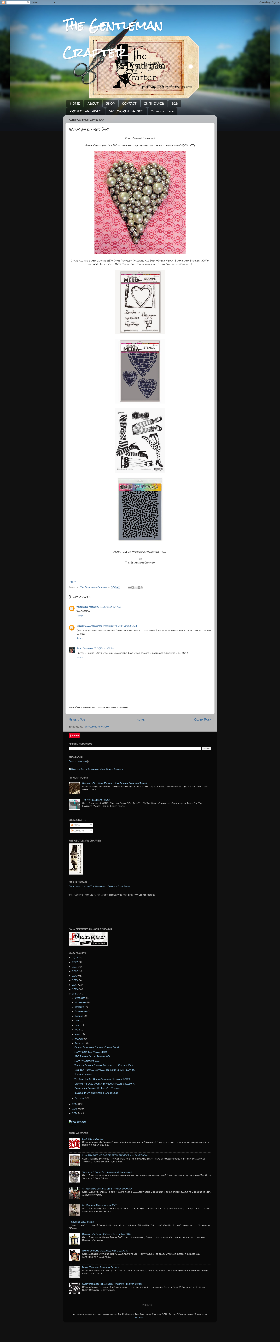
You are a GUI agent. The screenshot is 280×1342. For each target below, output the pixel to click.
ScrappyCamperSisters (89, 626)
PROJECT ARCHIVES (85, 111)
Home (140, 719)
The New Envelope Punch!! (96, 800)
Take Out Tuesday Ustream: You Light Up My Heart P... (105, 1070)
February (80, 1043)
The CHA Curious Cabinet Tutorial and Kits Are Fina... (104, 1065)
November (81, 1002)
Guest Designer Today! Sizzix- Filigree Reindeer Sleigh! (112, 1283)
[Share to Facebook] (138, 587)
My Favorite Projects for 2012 (99, 1205)
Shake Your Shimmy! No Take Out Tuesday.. (98, 1088)
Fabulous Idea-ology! (82, 1221)
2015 (75, 994)
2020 (75, 971)
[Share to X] (135, 587)
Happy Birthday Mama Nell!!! (91, 1051)
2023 (75, 957)
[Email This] (129, 587)
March (79, 1039)
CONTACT (129, 103)
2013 (75, 1108)
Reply (80, 616)
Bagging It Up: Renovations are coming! (96, 1092)
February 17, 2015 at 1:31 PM (98, 648)
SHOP (110, 103)
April (78, 1034)
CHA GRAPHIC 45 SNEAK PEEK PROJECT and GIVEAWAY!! (115, 1155)
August (79, 1016)
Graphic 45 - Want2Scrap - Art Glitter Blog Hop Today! (114, 783)
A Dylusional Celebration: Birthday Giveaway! (107, 1188)
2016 (75, 989)
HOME (75, 103)
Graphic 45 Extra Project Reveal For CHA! (106, 1234)
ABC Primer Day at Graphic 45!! (92, 1056)
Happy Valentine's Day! (87, 1061)
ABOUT (93, 103)
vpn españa (72, 1125)
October (80, 1007)
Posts (76, 825)
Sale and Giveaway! (93, 1139)
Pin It (72, 582)
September (81, 1011)
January (80, 1098)
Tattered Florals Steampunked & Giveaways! (107, 1172)
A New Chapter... (84, 1074)
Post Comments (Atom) (96, 726)
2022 (75, 962)
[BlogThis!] (132, 587)
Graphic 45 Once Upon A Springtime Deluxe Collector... (105, 1083)
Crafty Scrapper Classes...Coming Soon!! (97, 1047)
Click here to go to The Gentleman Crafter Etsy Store (99, 886)
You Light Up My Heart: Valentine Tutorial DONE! (102, 1079)
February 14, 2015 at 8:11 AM (105, 606)
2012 (75, 1113)
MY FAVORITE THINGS (126, 111)
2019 (75, 975)
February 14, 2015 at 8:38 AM (120, 626)
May (78, 1029)
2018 (75, 980)
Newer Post (78, 719)
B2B (175, 103)
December (80, 998)
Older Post (202, 719)
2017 (75, 984)
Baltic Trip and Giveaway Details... (101, 1267)
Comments (78, 830)
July (77, 1020)
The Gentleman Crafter (94, 587)
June (78, 1025)
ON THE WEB (154, 103)
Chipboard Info (162, 111)
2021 (75, 966)
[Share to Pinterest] (141, 587)
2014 (75, 1104)
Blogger (139, 1317)
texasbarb (82, 606)
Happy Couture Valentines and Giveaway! (105, 1250)
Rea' (79, 648)
